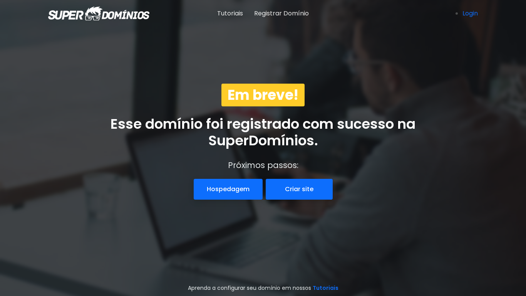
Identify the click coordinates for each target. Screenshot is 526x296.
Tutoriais (230, 13)
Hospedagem (228, 189)
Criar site (299, 189)
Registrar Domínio (281, 13)
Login (470, 13)
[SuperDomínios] (84, 13)
